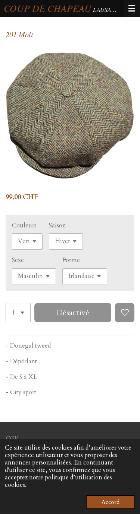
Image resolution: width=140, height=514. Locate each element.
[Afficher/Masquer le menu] (132, 8)
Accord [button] (110, 502)
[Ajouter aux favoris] (124, 312)
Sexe (18, 260)
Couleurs (24, 225)
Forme (71, 260)
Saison (57, 225)
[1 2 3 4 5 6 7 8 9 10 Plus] (18, 312)
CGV (12, 438)
